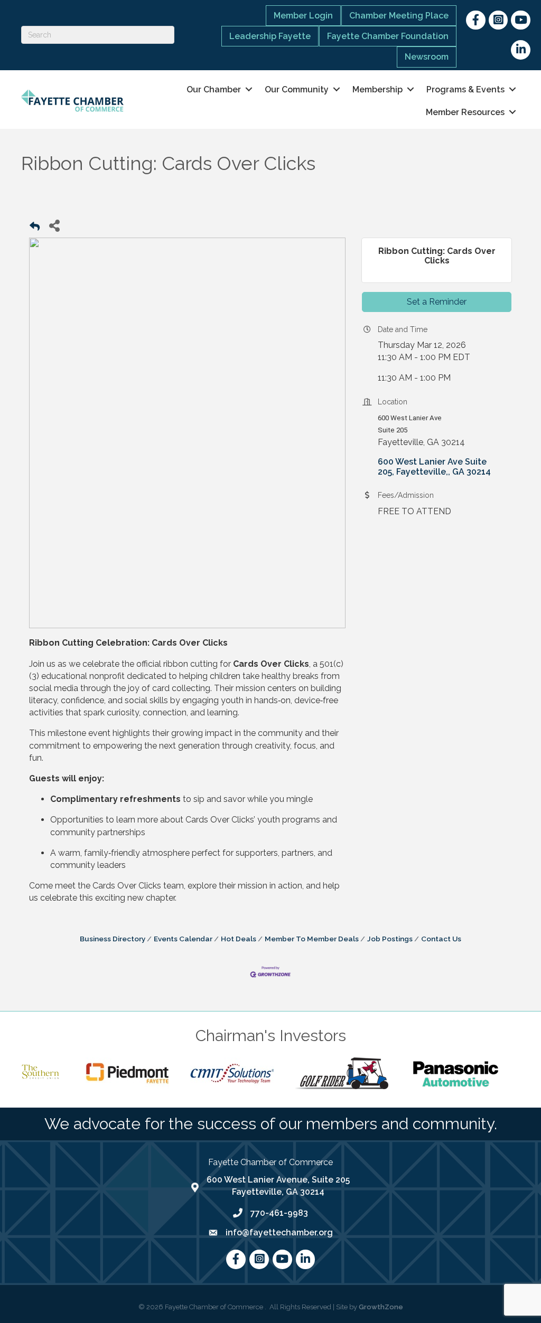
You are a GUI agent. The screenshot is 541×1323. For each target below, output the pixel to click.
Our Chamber (213, 89)
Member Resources (465, 112)
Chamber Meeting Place (399, 16)
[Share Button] (54, 225)
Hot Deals (238, 938)
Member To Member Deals (312, 938)
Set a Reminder (437, 302)
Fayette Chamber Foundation (388, 36)
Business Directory (112, 938)
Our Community (297, 89)
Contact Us (441, 938)
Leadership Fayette (270, 36)
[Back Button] (35, 228)
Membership (377, 89)
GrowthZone (381, 1307)
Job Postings (390, 938)
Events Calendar (183, 938)
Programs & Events (465, 89)
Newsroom (427, 57)
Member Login (303, 16)
